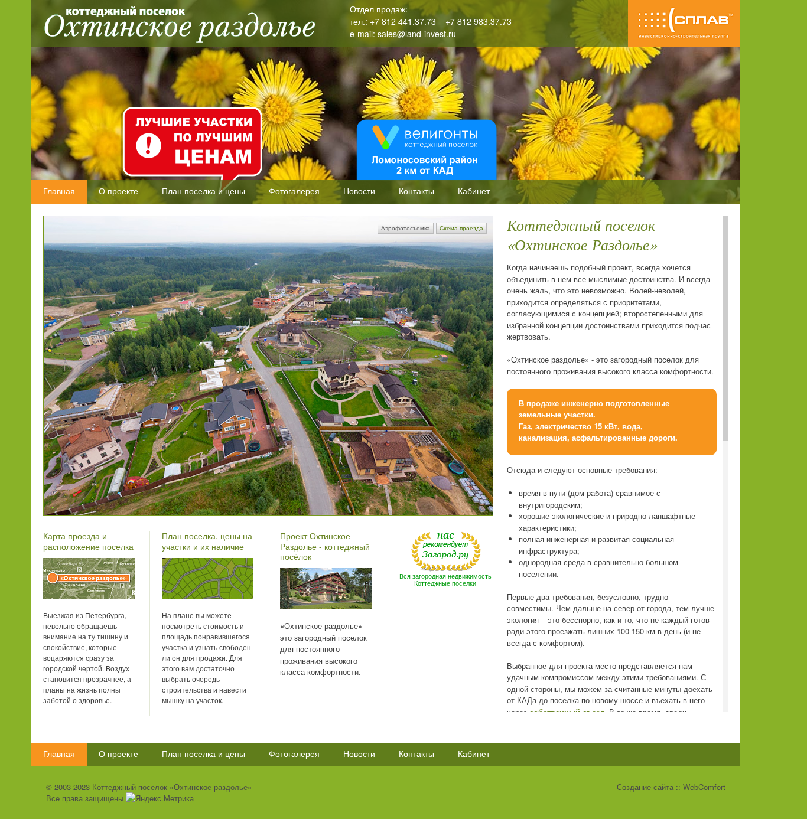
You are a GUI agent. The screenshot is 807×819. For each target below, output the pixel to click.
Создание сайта (645, 786)
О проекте (118, 191)
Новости (359, 191)
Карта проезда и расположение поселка (88, 541)
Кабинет (474, 191)
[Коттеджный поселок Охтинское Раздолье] (175, 43)
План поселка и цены (203, 191)
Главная (59, 191)
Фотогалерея (294, 191)
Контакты (416, 191)
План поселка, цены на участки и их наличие (207, 541)
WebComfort (704, 786)
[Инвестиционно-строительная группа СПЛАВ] (684, 44)
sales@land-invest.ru (417, 34)
